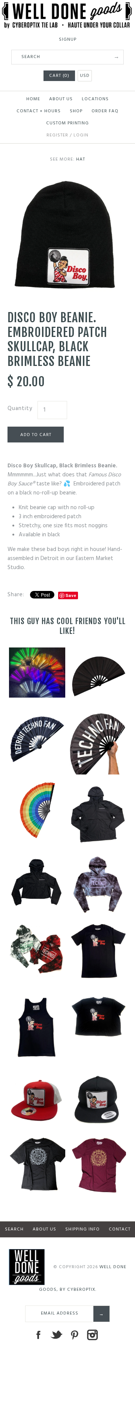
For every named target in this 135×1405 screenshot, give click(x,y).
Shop (76, 111)
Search (14, 1229)
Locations (95, 99)
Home (33, 99)
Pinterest (74, 1335)
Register (57, 135)
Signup (67, 39)
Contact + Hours (38, 111)
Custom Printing (67, 123)
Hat (80, 159)
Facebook (38, 1335)
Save (71, 595)
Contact (119, 1229)
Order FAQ (105, 111)
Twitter (56, 1335)
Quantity (20, 408)
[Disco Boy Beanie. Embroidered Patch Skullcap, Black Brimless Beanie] (68, 179)
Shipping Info (82, 1229)
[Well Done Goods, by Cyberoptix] (67, 6)
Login (81, 135)
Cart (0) (59, 76)
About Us (61, 99)
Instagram (92, 1335)
